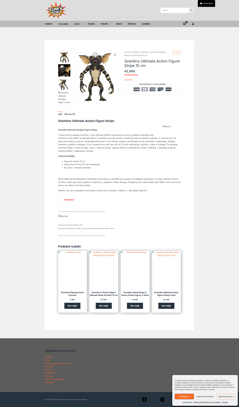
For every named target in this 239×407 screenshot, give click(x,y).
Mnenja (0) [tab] (69, 114)
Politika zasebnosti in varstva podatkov (207, 402)
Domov (127, 52)
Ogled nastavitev (225, 396)
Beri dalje (72, 305)
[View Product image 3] (64, 84)
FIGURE (135, 52)
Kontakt (225, 402)
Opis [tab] (60, 114)
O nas (47, 360)
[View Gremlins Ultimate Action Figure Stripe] (64, 57)
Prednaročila (51, 373)
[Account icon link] (193, 24)
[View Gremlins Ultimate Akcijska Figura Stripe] (64, 97)
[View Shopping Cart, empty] (184, 23)
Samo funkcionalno (205, 396)
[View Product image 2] (64, 70)
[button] (80, 24)
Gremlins (144, 52)
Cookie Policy (187, 402)
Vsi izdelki (49, 382)
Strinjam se (184, 396)
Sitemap (48, 376)
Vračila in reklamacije (55, 379)
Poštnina (49, 369)
